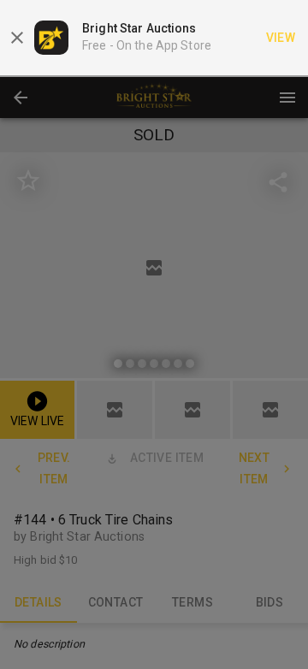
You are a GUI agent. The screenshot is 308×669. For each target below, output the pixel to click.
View (281, 37)
